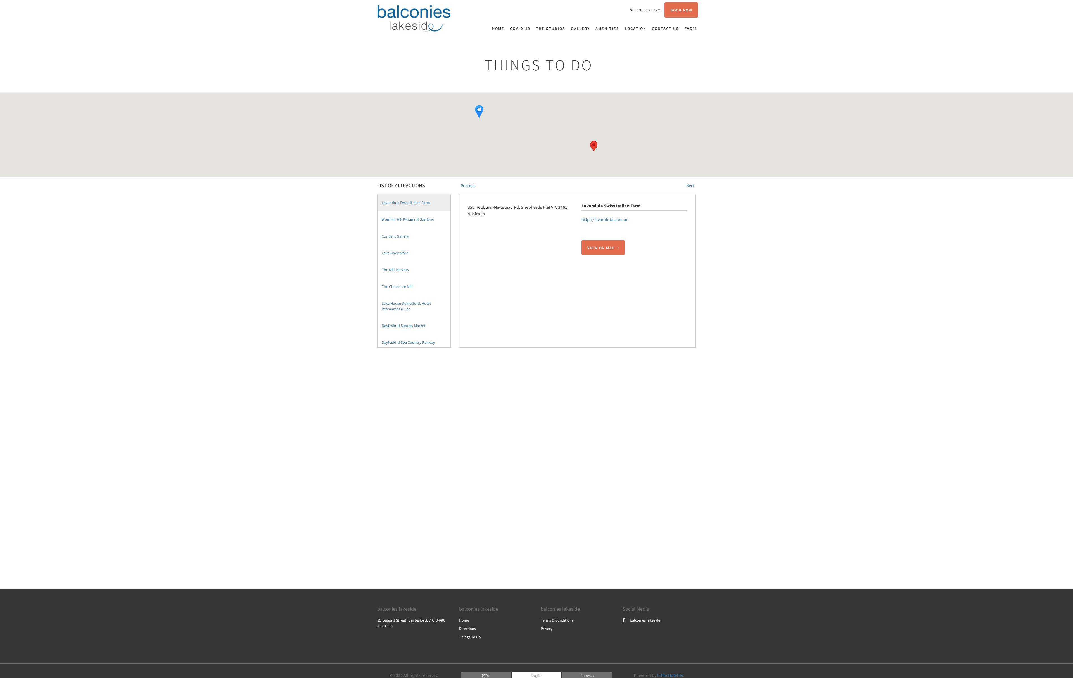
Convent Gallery (395, 236)
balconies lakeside (645, 620)
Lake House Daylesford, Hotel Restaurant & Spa (406, 306)
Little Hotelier (670, 675)
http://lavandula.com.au (605, 219)
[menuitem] (499, 28)
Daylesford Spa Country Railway (408, 342)
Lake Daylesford (395, 252)
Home (464, 620)
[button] (593, 146)
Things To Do (470, 636)
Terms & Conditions (557, 620)
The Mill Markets (395, 269)
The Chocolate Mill (397, 286)
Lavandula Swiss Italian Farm (406, 202)
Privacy (547, 628)
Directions (467, 628)
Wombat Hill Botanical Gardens (408, 219)
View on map (601, 247)
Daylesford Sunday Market (404, 325)
